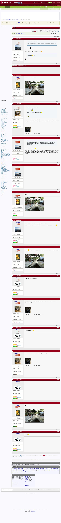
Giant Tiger (3, 130)
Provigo (2, 167)
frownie (15, 469)
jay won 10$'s (35, 469)
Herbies (2, 132)
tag (25, 471)
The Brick (2, 184)
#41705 (58, 164)
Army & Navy (3, 111)
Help (54, 2)
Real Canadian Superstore (5, 170)
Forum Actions (17, 9)
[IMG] (26, 478)
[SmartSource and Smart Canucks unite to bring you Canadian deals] (5, 103)
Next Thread (39, 459)
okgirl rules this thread (40, 470)
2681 (51, 30)
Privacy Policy (56, 489)
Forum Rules (27, 485)
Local (49, 7)
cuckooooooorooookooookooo (38, 468)
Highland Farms (3, 133)
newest (31, 470)
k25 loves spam (41, 469)
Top (34, 7)
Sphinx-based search (33, 511)
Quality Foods (3, 168)
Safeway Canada (4, 174)
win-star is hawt (50, 471)
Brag (42, 7)
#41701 (58, 38)
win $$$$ (40, 471)
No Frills (2, 158)
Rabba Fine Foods (4, 169)
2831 (45, 31)
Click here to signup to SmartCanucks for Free (19, 65)
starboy (23, 471)
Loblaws (2, 145)
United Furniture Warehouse (3, 191)
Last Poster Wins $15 (20, 33)
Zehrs (2, 194)
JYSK (2, 142)
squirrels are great (18, 471)
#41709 (58, 275)
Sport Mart (3, 178)
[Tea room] (50, 5)
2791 (42, 31)
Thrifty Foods (3, 186)
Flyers (30, 7)
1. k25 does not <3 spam (23, 468)
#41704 (58, 137)
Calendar (6, 9)
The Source (3, 185)
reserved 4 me (52, 470)
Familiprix (2, 123)
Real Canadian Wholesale (5, 171)
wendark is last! (36, 471)
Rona (2, 173)
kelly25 (17, 77)
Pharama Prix (3, 162)
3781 (52, 31)
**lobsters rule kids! (15, 468)
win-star (18, 40)
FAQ (2, 9)
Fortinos (2, 128)
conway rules (30, 468)
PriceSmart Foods (4, 165)
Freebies (25, 7)
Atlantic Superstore (4, 112)
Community (11, 9)
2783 (40, 31)
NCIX (2, 157)
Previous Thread (33, 459)
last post (57, 469)
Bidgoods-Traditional (4, 114)
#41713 (58, 379)
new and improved (23, 470)
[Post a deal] (58, 5)
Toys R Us (3, 187)
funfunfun (18, 469)
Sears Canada (3, 176)
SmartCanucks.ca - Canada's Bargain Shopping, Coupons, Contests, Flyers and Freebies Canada (39, 489)
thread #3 (27, 471)
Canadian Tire (3, 117)
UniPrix (2, 189)
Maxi (2, 151)
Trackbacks (27, 481)
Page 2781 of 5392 (35, 30)
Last (57, 31)
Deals (13, 7)
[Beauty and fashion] (51, 5)
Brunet (2, 115)
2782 (37, 31)
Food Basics (3, 126)
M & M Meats (3, 148)
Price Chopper (3, 164)
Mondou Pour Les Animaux (5, 154)
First (41, 30)
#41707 (58, 220)
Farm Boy (2, 124)
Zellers (2, 195)
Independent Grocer (4, 140)
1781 (46, 30)
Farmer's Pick (3, 125)
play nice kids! (47, 470)
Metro (2, 152)
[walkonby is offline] (17, 113)
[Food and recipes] (53, 5)
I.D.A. (2, 137)
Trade (57, 7)
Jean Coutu (3, 141)
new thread (28, 470)
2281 (48, 30)
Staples (2, 179)
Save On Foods (3, 175)
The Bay (2, 183)
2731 (53, 30)
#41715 (58, 431)
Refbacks (14, 483)
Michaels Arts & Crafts (5, 153)
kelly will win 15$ (47, 469)
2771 (56, 30)
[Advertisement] (34, 70)
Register (58, 2)
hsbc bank (27, 469)
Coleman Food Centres (5, 118)
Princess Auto (3, 166)
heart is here (23, 469)
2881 (47, 31)
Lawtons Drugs (3, 143)
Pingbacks (14, 482)
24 (18, 95)
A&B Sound (3, 109)
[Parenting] (55, 5)
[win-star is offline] (17, 47)
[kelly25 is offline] (17, 85)
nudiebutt (34, 470)
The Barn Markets (4, 182)
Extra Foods (3, 121)
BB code (26, 476)
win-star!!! (55, 471)
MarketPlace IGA (4, 150)
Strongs (2, 180)
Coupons (19, 7)
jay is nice (31, 469)
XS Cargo (2, 193)
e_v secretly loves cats (48, 468)
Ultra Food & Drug (4, 188)
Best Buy (2, 113)
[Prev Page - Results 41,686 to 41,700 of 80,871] (43, 30)
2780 (33, 31)
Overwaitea (3, 159)
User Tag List (14, 27)
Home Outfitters (3, 136)
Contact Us (23, 489)
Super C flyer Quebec (4, 181)
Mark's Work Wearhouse (5, 149)
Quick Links (24, 9)
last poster (14, 470)
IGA (1, 138)
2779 (58, 30)
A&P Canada (3, 110)
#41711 (58, 327)
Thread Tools (56, 36)
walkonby (17, 105)
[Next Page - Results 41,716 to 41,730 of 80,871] (55, 31)
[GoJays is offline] (17, 283)
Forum (7, 7)
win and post (45, 471)
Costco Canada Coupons (5, 119)
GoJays (18, 277)
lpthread (17, 470)
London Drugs (3, 146)
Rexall (2, 172)
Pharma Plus (3, 163)
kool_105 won (52, 469)
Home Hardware (3, 135)
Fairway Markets (4, 122)
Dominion (2, 120)
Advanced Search (54, 9)
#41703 (58, 103)
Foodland (2, 127)
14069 (55, 33)
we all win (31, 471)
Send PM (57, 63)
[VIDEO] (26, 479)
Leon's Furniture (3, 144)
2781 (35, 31)
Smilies (26, 477)
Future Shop (3, 129)
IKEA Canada (3, 139)
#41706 (58, 191)
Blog (3, 7)
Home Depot (3, 134)
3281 (50, 31)
